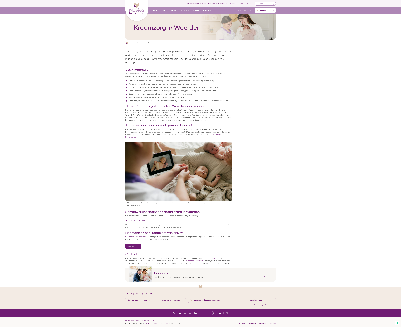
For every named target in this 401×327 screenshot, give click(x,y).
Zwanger (183, 10)
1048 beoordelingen (153, 323)
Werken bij (252, 323)
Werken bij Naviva (208, 10)
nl (248, 4)
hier (167, 323)
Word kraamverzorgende (217, 4)
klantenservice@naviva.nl (193, 261)
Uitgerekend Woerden (137, 220)
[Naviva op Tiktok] (225, 313)
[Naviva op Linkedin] (220, 313)
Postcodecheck (193, 4)
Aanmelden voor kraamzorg (136, 237)
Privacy (242, 323)
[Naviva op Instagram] (214, 313)
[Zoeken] (273, 4)
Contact (272, 323)
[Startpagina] (136, 10)
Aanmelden (262, 323)
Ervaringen (195, 10)
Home (131, 43)
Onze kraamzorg (159, 10)
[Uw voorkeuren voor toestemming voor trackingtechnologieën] (397, 323)
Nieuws (203, 4)
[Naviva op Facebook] (208, 313)
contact (212, 258)
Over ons (173, 10)
